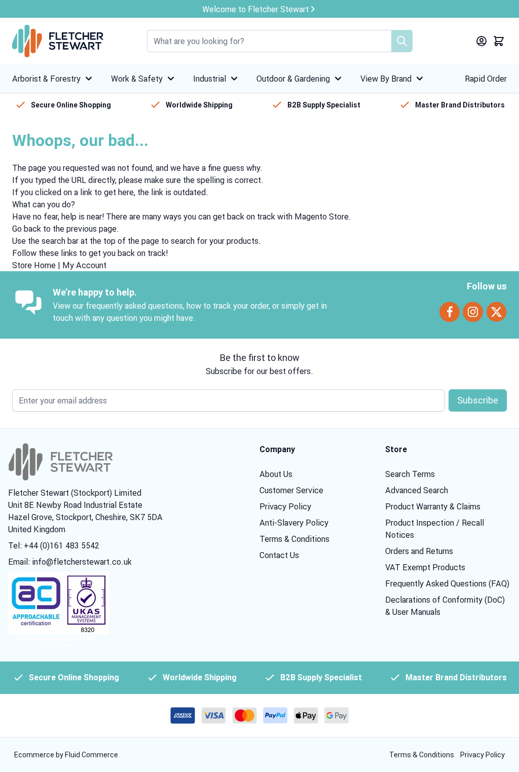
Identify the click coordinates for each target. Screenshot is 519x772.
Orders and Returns (419, 551)
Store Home (34, 265)
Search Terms (410, 474)
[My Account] (481, 41)
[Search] (402, 41)
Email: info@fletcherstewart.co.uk (70, 562)
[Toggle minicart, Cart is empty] (499, 41)
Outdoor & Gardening (293, 78)
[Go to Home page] (57, 41)
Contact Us (279, 555)
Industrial (209, 78)
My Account (84, 265)
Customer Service (291, 490)
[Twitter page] (496, 312)
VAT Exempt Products (425, 567)
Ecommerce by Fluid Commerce (66, 754)
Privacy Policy (285, 506)
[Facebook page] (449, 312)
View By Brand (386, 78)
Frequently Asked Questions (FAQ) (447, 583)
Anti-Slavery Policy (294, 523)
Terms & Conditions (294, 539)
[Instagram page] (473, 312)
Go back (26, 229)
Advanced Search (416, 490)
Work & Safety (137, 78)
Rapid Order (486, 78)
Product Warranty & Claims (432, 506)
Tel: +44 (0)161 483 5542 (53, 545)
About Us (276, 474)
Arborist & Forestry (46, 78)
